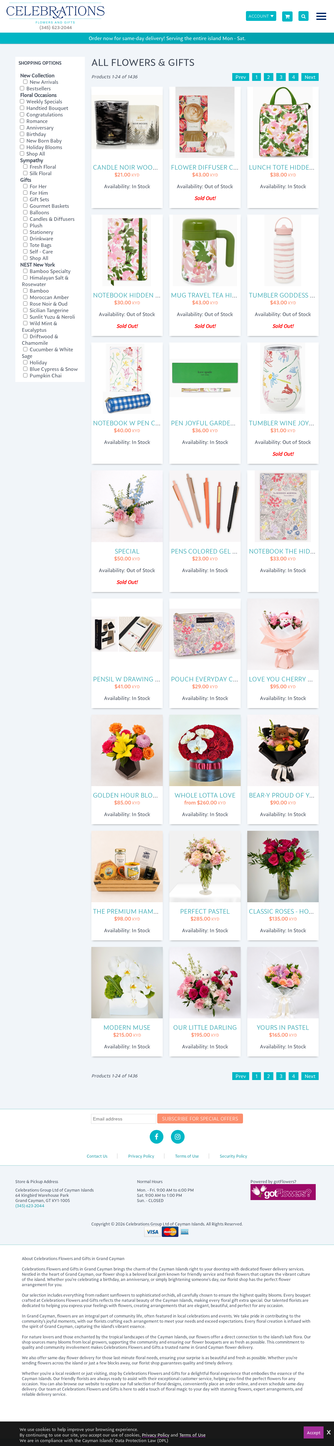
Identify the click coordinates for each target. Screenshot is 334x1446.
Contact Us (97, 1156)
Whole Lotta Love (205, 795)
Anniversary (39, 127)
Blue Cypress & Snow (53, 369)
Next (310, 77)
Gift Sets (38, 199)
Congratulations (44, 114)
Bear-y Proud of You (284, 795)
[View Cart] (287, 16)
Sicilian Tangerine (48, 310)
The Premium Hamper (129, 911)
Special (127, 551)
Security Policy (233, 1156)
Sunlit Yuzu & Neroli (51, 316)
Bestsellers (38, 88)
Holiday (37, 362)
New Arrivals (43, 82)
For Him (38, 193)
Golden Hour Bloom (128, 795)
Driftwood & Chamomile (40, 339)
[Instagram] (178, 1137)
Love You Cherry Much (288, 679)
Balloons (38, 212)
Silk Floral (40, 173)
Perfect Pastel (205, 911)
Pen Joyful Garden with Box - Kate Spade (240, 423)
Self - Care (40, 251)
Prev (240, 77)
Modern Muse (126, 1027)
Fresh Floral (42, 166)
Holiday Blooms (43, 147)
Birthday (35, 134)
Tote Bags (40, 245)
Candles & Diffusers (51, 219)
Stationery (40, 232)
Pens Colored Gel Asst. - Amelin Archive (238, 551)
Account (259, 16)
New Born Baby (43, 140)
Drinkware (40, 238)
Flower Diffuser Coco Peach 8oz (227, 167)
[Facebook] (156, 1137)
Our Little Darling (205, 1027)
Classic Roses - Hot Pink (289, 911)
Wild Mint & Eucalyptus (39, 326)
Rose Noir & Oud (48, 303)
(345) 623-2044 (55, 27)
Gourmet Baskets (48, 206)
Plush (35, 225)
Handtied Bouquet (46, 108)
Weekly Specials (43, 101)
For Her (37, 186)
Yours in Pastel (283, 1027)
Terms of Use (187, 1156)
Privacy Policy (141, 1156)
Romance (36, 121)
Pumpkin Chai (45, 375)
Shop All (35, 153)
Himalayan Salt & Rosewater (45, 280)
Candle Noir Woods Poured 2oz (147, 167)
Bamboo (38, 290)
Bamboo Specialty (49, 271)
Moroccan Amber (48, 297)
